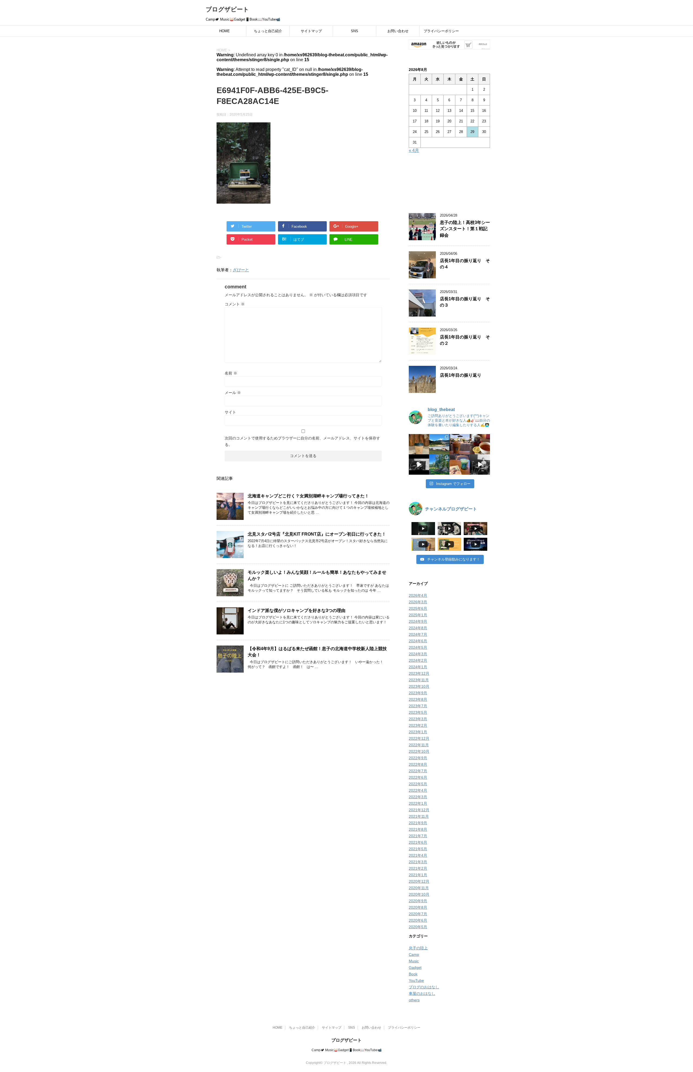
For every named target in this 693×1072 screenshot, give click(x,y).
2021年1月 (418, 875)
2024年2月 (418, 660)
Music (414, 961)
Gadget (415, 967)
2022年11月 (419, 745)
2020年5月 (418, 927)
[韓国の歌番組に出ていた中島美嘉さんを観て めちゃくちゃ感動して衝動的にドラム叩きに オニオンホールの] (419, 464)
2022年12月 (419, 738)
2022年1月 (418, 803)
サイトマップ (311, 31)
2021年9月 (418, 823)
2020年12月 (419, 881)
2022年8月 (418, 764)
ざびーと (241, 270)
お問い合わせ (397, 31)
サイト (230, 412)
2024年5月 (418, 647)
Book (413, 974)
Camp (414, 954)
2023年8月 (418, 699)
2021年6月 (418, 842)
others (414, 1000)
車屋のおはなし (422, 993)
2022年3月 (418, 797)
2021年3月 (418, 862)
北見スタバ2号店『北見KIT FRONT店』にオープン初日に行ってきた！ (317, 534)
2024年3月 (418, 654)
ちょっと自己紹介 (268, 31)
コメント (235, 304)
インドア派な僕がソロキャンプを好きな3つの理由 (296, 610)
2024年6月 (418, 641)
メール (233, 392)
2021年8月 (418, 829)
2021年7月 (418, 836)
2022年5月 (418, 784)
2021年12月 (419, 810)
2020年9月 (418, 901)
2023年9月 (418, 693)
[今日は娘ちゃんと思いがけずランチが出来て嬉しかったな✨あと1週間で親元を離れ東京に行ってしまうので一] (480, 444)
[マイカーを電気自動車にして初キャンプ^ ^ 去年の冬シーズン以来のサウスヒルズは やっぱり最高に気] (439, 464)
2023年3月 (418, 719)
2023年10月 (419, 686)
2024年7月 (418, 634)
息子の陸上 (418, 948)
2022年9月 (418, 758)
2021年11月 (419, 816)
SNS (354, 31)
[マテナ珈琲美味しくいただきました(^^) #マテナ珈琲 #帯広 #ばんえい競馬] (419, 444)
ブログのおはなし (424, 987)
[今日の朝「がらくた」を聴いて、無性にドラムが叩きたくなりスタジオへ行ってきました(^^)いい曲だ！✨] (480, 464)
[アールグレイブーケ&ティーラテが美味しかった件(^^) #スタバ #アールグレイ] (459, 444)
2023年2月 (418, 725)
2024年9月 (418, 621)
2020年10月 (419, 894)
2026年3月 (418, 602)
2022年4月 (418, 790)
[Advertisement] (449, 183)
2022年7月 (418, 771)
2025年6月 (418, 608)
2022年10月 (419, 751)
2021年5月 (418, 849)
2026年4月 (418, 595)
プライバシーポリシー (441, 31)
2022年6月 (418, 777)
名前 (231, 373)
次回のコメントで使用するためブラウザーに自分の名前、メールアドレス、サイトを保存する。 (302, 441)
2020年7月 (418, 914)
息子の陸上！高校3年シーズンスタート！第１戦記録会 (465, 228)
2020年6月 (418, 920)
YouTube (416, 980)
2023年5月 (418, 712)
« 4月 (414, 150)
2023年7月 (418, 706)
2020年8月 (418, 907)
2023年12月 (419, 673)
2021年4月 (418, 855)
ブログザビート (227, 9)
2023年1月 (418, 732)
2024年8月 (418, 628)
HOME (224, 31)
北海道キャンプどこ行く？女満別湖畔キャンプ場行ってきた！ (308, 496)
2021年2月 (418, 868)
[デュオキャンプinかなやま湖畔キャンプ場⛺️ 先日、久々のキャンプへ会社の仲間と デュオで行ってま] (439, 444)
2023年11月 (419, 680)
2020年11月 (419, 888)
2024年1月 (418, 667)
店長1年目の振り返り (460, 375)
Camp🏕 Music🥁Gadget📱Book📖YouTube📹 (347, 1050)
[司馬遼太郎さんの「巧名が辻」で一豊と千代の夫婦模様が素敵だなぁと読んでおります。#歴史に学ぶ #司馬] (459, 464)
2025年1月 (418, 615)
